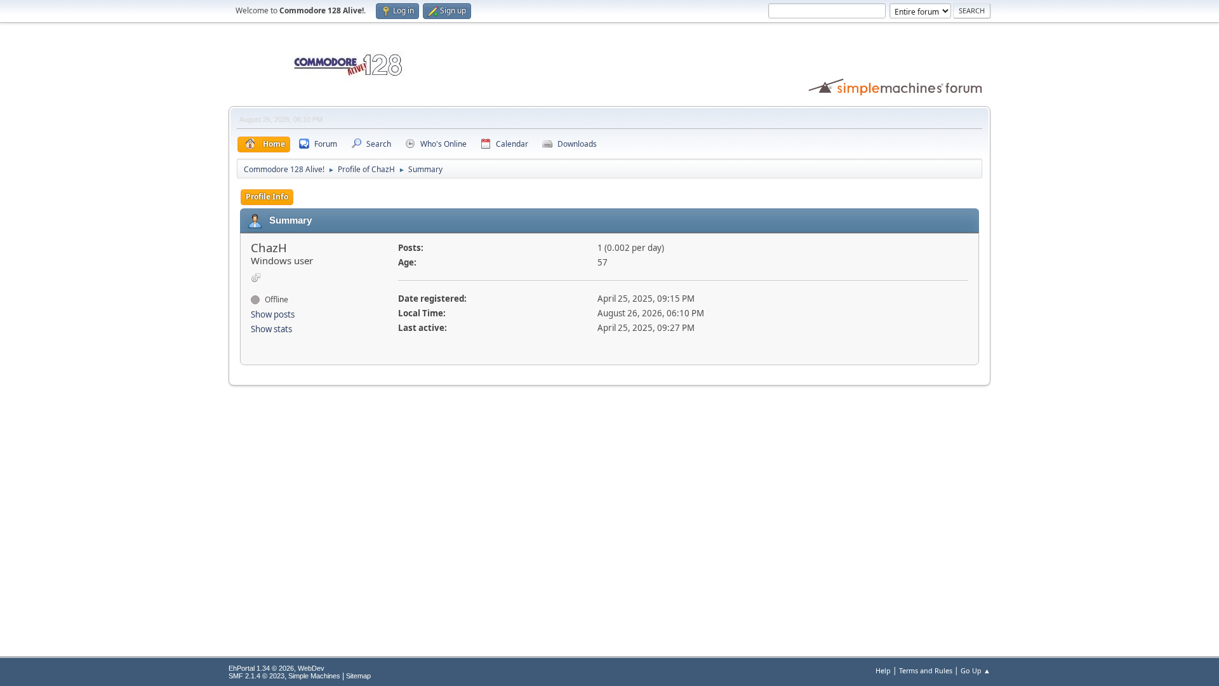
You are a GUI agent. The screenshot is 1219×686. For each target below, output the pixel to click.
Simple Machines (314, 676)
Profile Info (267, 196)
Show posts (273, 314)
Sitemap (358, 676)
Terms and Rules (925, 670)
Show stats (271, 329)
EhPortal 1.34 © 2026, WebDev (276, 668)
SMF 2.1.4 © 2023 (256, 676)
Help (883, 670)
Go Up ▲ (975, 670)
